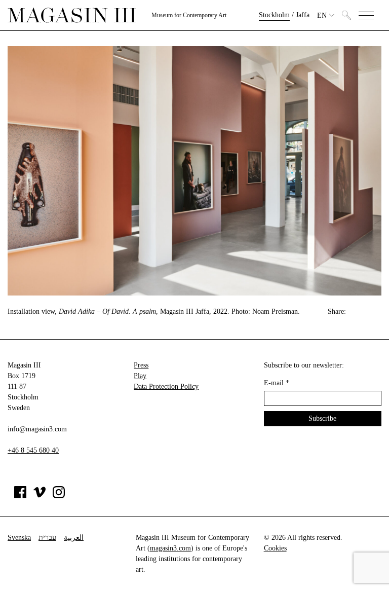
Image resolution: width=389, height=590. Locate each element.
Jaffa (302, 15)
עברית (47, 537)
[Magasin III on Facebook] (20, 496)
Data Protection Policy (166, 386)
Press (141, 365)
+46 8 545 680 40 (33, 450)
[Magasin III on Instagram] (59, 496)
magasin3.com (170, 548)
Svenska (19, 537)
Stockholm (274, 15)
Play (140, 376)
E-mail (276, 383)
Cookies (275, 548)
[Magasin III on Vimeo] (39, 496)
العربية (74, 537)
